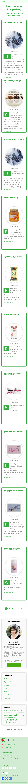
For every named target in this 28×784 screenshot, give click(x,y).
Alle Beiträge (7, 678)
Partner (6, 688)
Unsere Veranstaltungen (10, 695)
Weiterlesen (7, 77)
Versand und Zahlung (7, 752)
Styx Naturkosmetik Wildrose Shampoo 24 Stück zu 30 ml (12, 549)
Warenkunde (7, 698)
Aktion (13, 710)
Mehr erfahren (14, 665)
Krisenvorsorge (20, 712)
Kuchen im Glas (13, 715)
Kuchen (6, 715)
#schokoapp (7, 710)
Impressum (4, 760)
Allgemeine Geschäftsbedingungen (10, 758)
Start (3, 1)
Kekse (15, 712)
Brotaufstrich (7, 712)
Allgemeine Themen (9, 682)
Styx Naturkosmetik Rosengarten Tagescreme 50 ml (13, 373)
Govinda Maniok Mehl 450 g (11, 314)
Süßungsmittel (10, 719)
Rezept (14, 717)
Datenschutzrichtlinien (7, 755)
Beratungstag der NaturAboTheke (13, 22)
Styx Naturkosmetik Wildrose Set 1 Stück (13, 432)
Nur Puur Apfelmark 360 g (11, 197)
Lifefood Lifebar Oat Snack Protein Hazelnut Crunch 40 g (13, 256)
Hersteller (6, 685)
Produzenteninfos (7, 717)
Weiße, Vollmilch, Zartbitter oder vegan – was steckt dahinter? (12, 81)
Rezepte (6, 691)
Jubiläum (11, 712)
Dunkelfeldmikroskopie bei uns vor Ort (14, 139)
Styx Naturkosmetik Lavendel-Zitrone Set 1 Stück (14, 490)
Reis (11, 717)
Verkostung (8, 722)
